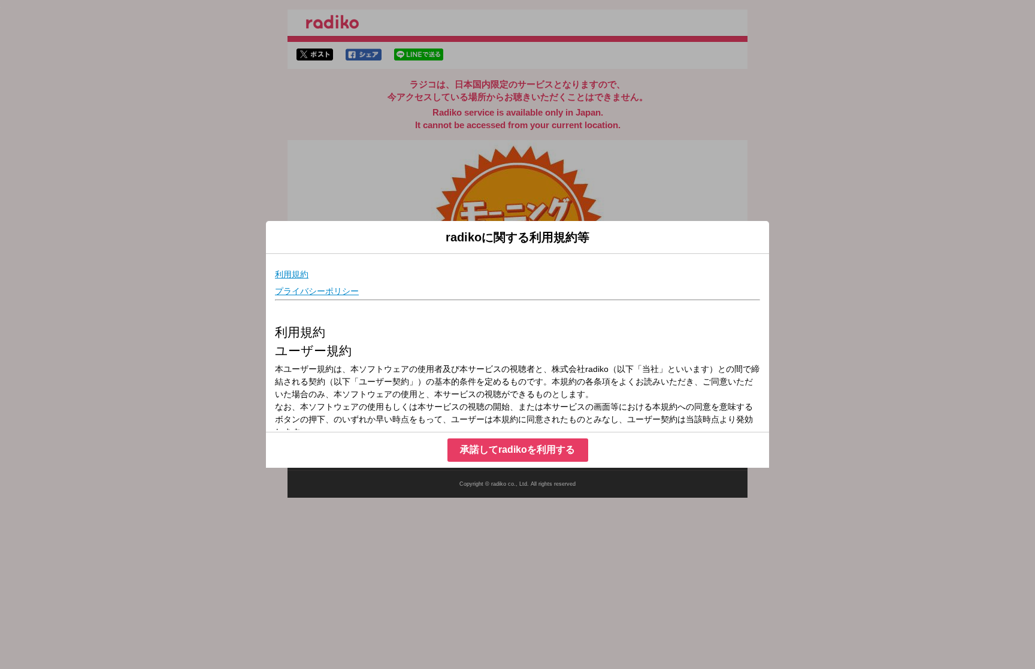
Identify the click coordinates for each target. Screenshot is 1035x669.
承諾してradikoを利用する (517, 449)
